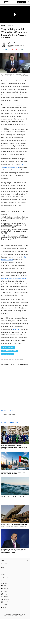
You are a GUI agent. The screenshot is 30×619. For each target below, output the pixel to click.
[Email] (19, 49)
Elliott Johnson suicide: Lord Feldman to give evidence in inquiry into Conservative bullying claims (14, 237)
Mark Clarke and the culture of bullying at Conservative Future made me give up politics (14, 218)
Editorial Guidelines (22, 364)
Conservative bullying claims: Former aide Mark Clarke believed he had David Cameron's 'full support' (13, 225)
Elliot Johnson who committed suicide (13, 278)
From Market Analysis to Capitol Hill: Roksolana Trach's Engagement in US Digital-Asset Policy (14, 447)
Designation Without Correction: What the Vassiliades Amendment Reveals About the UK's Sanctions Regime (13, 551)
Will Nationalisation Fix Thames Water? (12, 497)
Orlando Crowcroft (14, 43)
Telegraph (16, 329)
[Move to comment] (22, 49)
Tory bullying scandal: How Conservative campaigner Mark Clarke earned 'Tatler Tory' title (14, 231)
